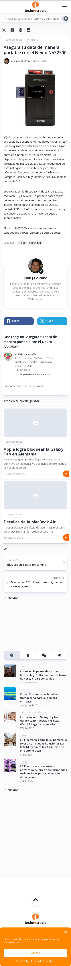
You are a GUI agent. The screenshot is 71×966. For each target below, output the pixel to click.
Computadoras (13, 39)
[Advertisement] (31, 627)
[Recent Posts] (12, 655)
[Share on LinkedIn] (28, 30)
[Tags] (60, 655)
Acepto (35, 953)
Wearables (27, 712)
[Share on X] (5, 30)
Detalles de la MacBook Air (30, 521)
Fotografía (32, 39)
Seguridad (35, 242)
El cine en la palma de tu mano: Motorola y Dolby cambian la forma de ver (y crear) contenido (43, 674)
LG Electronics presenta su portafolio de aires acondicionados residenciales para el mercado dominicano (43, 771)
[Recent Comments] (44, 655)
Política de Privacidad (42, 961)
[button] (65, 932)
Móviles (25, 666)
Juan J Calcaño (23, 61)
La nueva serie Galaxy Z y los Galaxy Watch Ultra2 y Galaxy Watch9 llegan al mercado (39, 720)
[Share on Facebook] (12, 30)
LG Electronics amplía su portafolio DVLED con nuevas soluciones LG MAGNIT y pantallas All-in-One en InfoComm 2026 (43, 745)
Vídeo (24, 734)
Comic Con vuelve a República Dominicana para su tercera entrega (39, 697)
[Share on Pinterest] (20, 30)
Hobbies (26, 689)
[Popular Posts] (28, 655)
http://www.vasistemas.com (35, 374)
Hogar (25, 761)
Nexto (22, 242)
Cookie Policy (22, 961)
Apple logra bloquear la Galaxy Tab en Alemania (34, 451)
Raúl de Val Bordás (25, 354)
